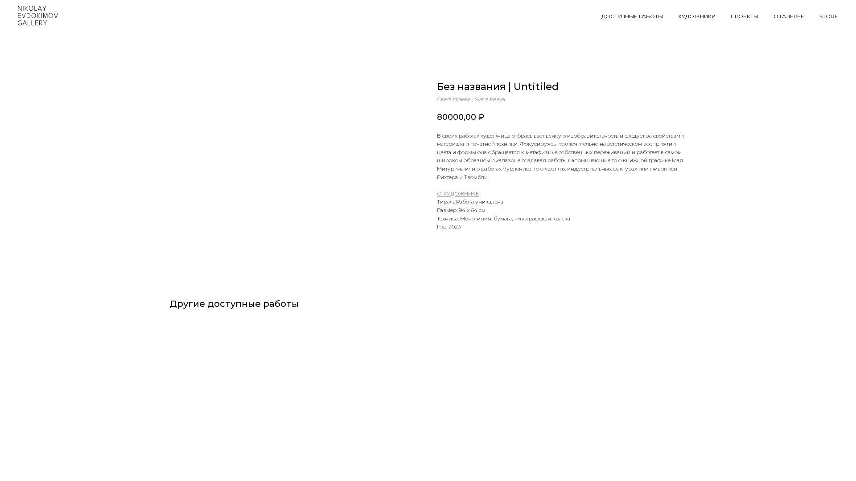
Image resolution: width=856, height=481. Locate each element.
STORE (828, 16)
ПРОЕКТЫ (744, 16)
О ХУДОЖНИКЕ (458, 193)
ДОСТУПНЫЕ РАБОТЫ (632, 16)
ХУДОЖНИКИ (697, 16)
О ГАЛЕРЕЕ (789, 16)
